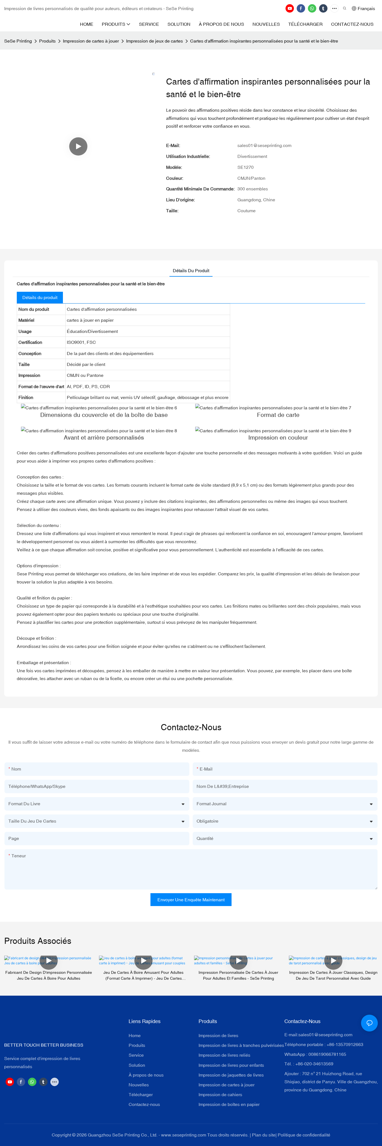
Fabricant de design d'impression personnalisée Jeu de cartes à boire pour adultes (48, 975)
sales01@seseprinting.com (325, 1034)
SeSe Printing (18, 40)
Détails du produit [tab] (191, 270)
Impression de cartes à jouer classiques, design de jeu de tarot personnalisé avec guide (333, 975)
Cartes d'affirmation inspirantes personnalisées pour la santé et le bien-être (264, 40)
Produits (47, 40)
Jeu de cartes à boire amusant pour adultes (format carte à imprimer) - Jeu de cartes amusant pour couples (143, 975)
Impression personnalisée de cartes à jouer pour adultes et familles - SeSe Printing (238, 975)
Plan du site (263, 1134)
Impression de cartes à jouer (91, 40)
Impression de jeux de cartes (154, 40)
